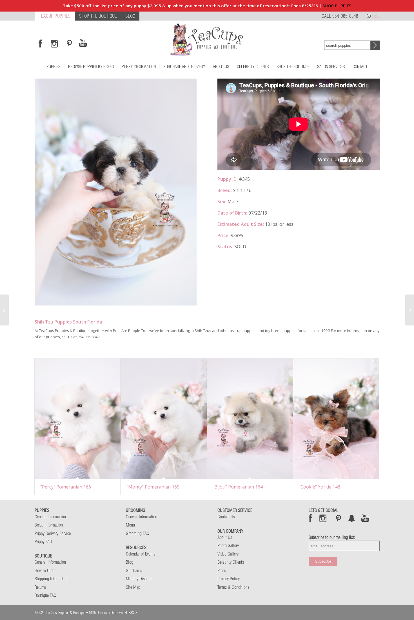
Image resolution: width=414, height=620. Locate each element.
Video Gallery (228, 554)
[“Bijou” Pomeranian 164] (250, 418)
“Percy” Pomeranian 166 (65, 487)
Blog (129, 562)
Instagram (323, 518)
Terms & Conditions (233, 587)
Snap (352, 518)
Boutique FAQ (45, 595)
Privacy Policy (228, 578)
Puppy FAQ (43, 541)
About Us (224, 537)
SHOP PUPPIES (336, 5)
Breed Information (49, 525)
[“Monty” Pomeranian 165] (164, 418)
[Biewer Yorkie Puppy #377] (4, 310)
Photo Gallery (228, 545)
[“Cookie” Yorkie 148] (336, 418)
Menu (130, 525)
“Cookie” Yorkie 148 (319, 487)
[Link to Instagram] (54, 43)
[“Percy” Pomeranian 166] (78, 418)
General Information (50, 516)
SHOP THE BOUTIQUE (98, 16)
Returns (40, 587)
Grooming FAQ (137, 533)
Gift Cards (134, 570)
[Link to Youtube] (83, 43)
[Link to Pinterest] (68, 43)
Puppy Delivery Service (53, 533)
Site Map (133, 587)
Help (376, 16)
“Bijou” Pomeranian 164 (238, 487)
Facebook (310, 518)
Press (221, 570)
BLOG (130, 16)
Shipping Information (51, 578)
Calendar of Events (140, 554)
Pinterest (338, 518)
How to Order (45, 570)
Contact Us (226, 516)
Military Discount (139, 578)
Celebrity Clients (230, 562)
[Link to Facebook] (40, 43)
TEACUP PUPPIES (55, 16)
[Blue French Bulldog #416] (409, 310)
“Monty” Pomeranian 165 (152, 487)
